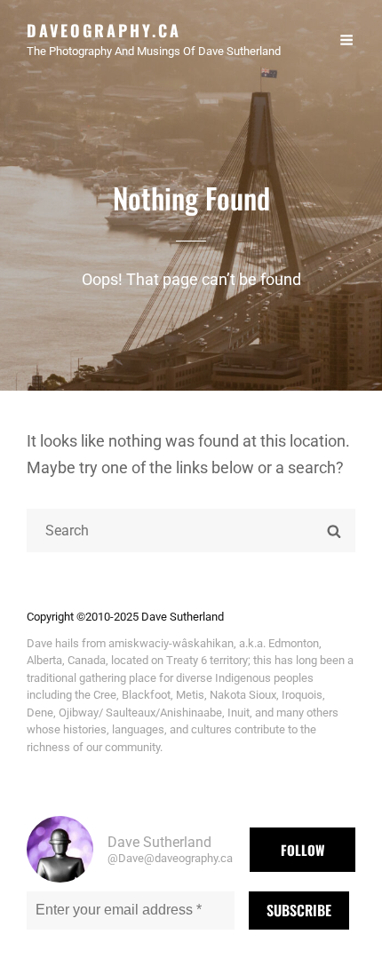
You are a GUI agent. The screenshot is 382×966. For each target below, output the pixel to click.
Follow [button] (302, 849)
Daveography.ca (104, 30)
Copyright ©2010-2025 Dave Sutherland (125, 616)
